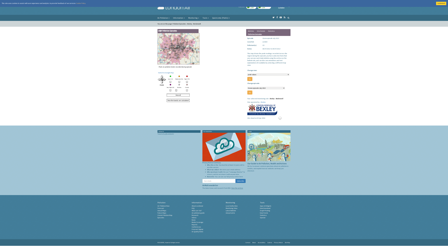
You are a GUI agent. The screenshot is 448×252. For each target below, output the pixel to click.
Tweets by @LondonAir (166, 134)
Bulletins (251, 31)
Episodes (161, 218)
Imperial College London (284, 7)
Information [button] (178, 18)
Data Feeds (264, 213)
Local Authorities (232, 206)
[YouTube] (281, 17)
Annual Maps (162, 211)
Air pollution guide (198, 213)
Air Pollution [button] (163, 18)
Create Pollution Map (165, 215)
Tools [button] (205, 18)
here (241, 177)
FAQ (193, 208)
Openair (263, 218)
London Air (174, 7)
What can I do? (197, 211)
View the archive (237, 188)
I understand (441, 3)
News (194, 220)
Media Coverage (197, 222)
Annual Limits (230, 213)
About (254, 242)
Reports (195, 225)
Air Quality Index (197, 232)
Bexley (263, 102)
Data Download (265, 208)
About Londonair (197, 206)
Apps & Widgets (265, 206)
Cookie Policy (81, 3)
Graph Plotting (265, 211)
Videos (194, 218)
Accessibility (261, 242)
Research (195, 215)
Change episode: (253, 83)
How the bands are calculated (178, 100)
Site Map (287, 242)
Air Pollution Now (163, 206)
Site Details (261, 31)
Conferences (196, 227)
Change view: (252, 70)
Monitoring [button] (193, 18)
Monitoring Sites (231, 208)
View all (178, 95)
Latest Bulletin (231, 211)
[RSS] (284, 17)
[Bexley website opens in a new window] (262, 109)
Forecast (161, 208)
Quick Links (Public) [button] (220, 18)
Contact (247, 242)
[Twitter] (273, 17)
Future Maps (162, 213)
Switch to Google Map (166, 73)
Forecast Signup (197, 229)
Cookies (269, 242)
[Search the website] (288, 18)
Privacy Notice (278, 242)
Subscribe (240, 181)
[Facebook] (277, 17)
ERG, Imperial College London (171, 242)
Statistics (271, 31)
